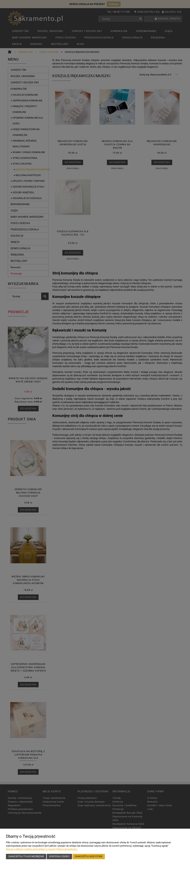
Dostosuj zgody (59, 856)
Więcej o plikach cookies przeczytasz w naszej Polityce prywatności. (42, 849)
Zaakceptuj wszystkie (88, 856)
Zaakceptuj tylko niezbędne (26, 856)
